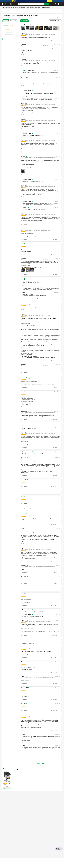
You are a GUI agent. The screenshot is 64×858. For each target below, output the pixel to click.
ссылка (37, 282)
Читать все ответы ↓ (41, 298)
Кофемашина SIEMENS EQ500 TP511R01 (6, 781)
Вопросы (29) (13, 20)
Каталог (14, 4)
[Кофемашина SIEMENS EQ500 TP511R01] (7, 775)
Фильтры (25, 20)
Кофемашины (37, 7)
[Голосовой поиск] (43, 4)
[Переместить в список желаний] (10, 772)
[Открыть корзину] (61, 4)
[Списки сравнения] (58, 4)
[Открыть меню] (3, 4)
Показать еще (41, 763)
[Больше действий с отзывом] (59, 40)
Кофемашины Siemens (45, 7)
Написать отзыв (8, 39)
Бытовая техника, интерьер (8, 7)
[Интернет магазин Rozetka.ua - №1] (6, 4)
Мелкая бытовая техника (20, 7)
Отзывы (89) (6, 20)
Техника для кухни (30, 7)
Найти (46, 4)
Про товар (4, 11)
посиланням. (33, 73)
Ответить (25, 40)
